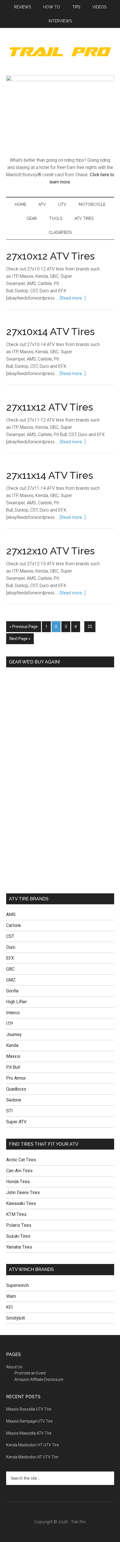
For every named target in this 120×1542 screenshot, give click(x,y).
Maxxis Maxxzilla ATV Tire (28, 1433)
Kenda (12, 1045)
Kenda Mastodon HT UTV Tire (32, 1445)
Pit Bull (13, 1067)
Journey (14, 1034)
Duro (10, 947)
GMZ (11, 980)
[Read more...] (73, 298)
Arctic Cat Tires (21, 1159)
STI (9, 1110)
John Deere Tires (23, 1192)
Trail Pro (60, 51)
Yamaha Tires (19, 1247)
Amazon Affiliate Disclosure (39, 1379)
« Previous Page (23, 626)
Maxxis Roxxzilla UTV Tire (28, 1409)
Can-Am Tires (19, 1170)
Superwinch (17, 1285)
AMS (11, 914)
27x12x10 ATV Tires (50, 551)
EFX (10, 958)
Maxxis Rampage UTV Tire (29, 1421)
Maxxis (13, 1056)
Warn (11, 1296)
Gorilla (12, 991)
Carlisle (13, 925)
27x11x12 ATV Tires (49, 407)
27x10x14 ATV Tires (50, 331)
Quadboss (16, 1089)
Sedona (13, 1100)
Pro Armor (16, 1078)
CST (10, 936)
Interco (13, 1012)
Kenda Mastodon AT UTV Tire (32, 1457)
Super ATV (16, 1121)
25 (90, 626)
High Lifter (16, 1001)
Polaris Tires (18, 1225)
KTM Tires (16, 1214)
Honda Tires (18, 1181)
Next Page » (19, 638)
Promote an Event (30, 1373)
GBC (10, 969)
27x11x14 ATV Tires (49, 475)
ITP (9, 1023)
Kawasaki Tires (21, 1203)
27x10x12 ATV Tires (50, 256)
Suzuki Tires (18, 1236)
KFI (9, 1307)
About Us (14, 1367)
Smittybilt (15, 1318)
